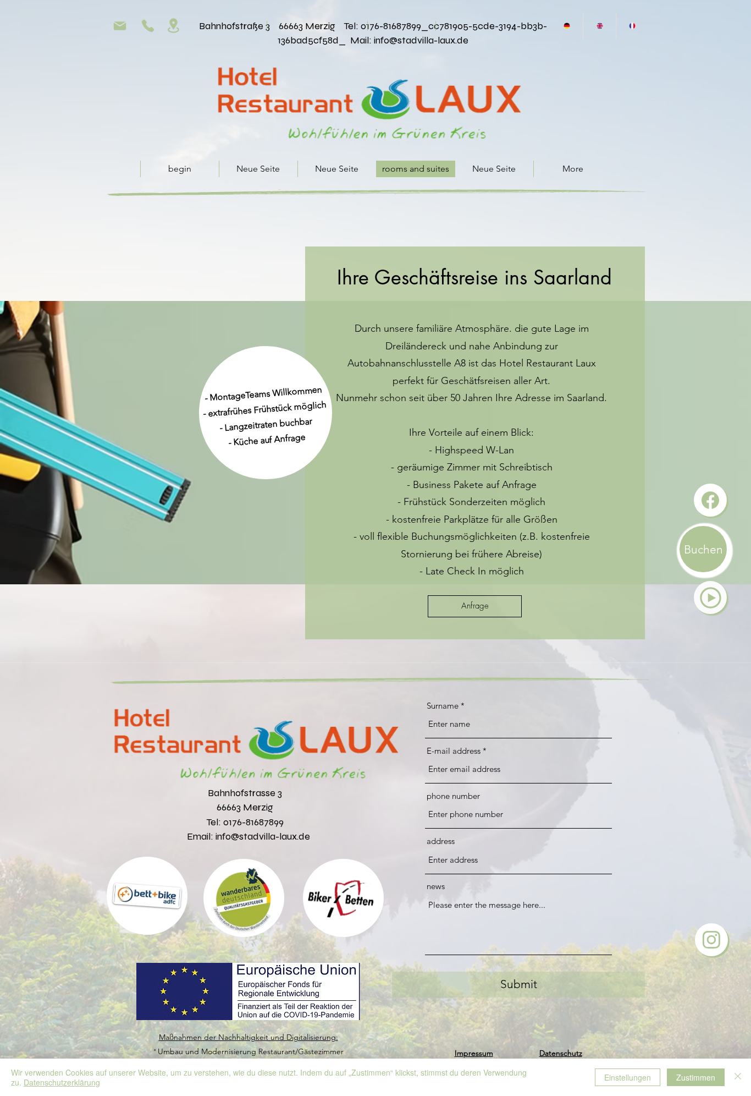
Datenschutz (560, 1053)
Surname (443, 706)
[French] (632, 26)
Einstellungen (627, 1077)
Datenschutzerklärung (62, 1082)
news (436, 886)
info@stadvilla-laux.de (421, 40)
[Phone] (148, 26)
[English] (599, 26)
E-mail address (454, 751)
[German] (567, 26)
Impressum (474, 1053)
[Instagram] (711, 939)
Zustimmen (695, 1077)
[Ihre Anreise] (173, 26)
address (441, 841)
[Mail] (119, 26)
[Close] (737, 1077)
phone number (453, 796)
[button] (710, 597)
